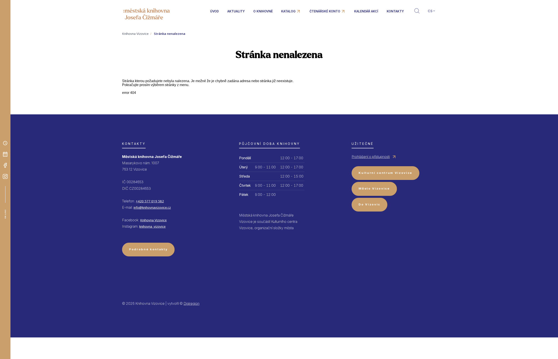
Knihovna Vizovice (135, 33)
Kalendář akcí (366, 11)
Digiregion (191, 303)
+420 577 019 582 (150, 201)
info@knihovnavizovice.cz (152, 207)
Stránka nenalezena (169, 33)
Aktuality (236, 11)
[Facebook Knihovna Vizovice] (5, 165)
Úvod (214, 11)
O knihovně (263, 11)
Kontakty (395, 11)
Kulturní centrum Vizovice (385, 172)
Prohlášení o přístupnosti (371, 156)
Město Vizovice (374, 188)
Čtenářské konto (325, 11)
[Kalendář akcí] (5, 154)
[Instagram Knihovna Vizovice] (5, 176)
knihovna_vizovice (152, 226)
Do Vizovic (369, 204)
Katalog (288, 11)
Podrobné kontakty (148, 249)
